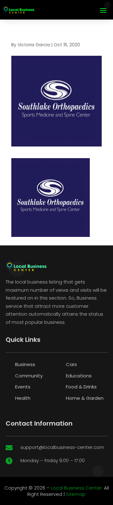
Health (22, 398)
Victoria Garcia (34, 45)
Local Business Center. (77, 488)
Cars (71, 364)
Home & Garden (85, 398)
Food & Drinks (81, 386)
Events (22, 386)
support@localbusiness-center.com (62, 447)
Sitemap (76, 494)
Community (29, 375)
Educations (79, 375)
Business (25, 364)
